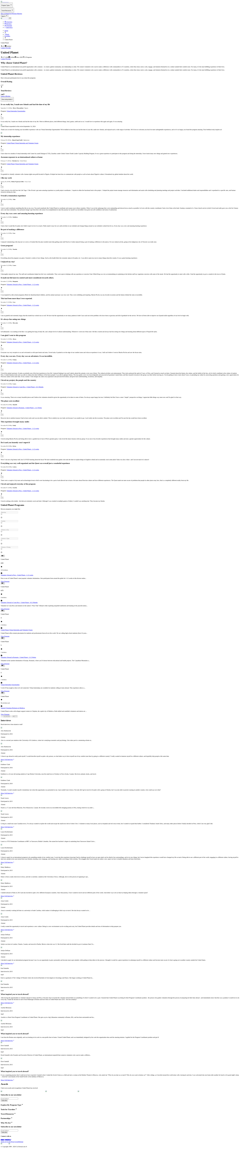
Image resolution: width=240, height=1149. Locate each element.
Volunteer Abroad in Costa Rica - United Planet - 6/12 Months (25, 387)
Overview (9, 22)
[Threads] (3, 1140)
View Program (5, 581)
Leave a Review (5, 96)
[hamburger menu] (10, 18)
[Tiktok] (10, 1140)
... (11, 716)
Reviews (9, 24)
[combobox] (9, 512)
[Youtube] (6, 1140)
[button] (120, 512)
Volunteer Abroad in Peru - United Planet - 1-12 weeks (23, 284)
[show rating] (2, 118)
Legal (16, 1142)
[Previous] (2, 716)
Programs (9, 25)
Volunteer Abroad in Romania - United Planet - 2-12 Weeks (24, 408)
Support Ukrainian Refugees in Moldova (13, 708)
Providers (7, 36)
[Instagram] (4, 1140)
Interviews (9, 27)
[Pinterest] (7, 1140)
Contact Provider (6, 48)
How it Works (5, 13)
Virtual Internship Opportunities (16, 111)
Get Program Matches (15, 13)
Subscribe (4, 1100)
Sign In (4, 16)
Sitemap (20, 1142)
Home (6, 30)
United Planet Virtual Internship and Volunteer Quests (22, 143)
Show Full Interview (7, 759)
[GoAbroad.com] (5, 1)
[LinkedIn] (9, 1140)
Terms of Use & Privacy (8, 1142)
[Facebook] (1, 1140)
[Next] (16, 716)
